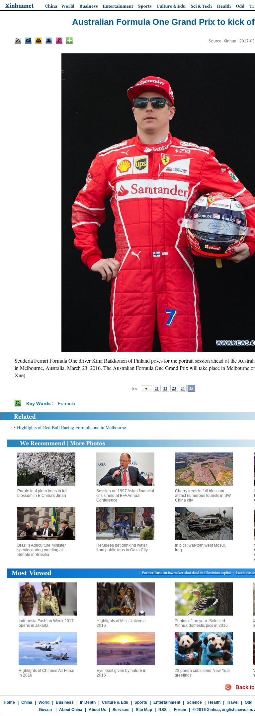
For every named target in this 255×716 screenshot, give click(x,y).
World (44, 702)
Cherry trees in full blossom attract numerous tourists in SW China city (203, 496)
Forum (179, 709)
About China (70, 709)
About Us (97, 709)
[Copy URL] (48, 40)
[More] (69, 40)
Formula (66, 403)
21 (157, 388)
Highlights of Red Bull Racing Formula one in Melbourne (71, 427)
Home (9, 702)
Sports (140, 702)
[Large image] (59, 40)
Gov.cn (45, 709)
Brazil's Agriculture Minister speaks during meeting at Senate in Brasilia (41, 550)
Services (121, 709)
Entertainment (166, 702)
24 (183, 388)
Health (214, 702)
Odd (248, 702)
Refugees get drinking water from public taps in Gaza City (122, 547)
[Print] (38, 40)
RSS (162, 709)
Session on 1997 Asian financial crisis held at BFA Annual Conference (125, 496)
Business (65, 702)
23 (174, 388)
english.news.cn (237, 709)
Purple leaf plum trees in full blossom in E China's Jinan (42, 493)
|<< (134, 388)
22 (165, 388)
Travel (232, 702)
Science (194, 702)
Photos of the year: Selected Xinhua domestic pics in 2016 (201, 623)
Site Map (144, 709)
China (26, 702)
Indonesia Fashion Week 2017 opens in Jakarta (46, 623)
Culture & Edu (115, 702)
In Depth (88, 702)
